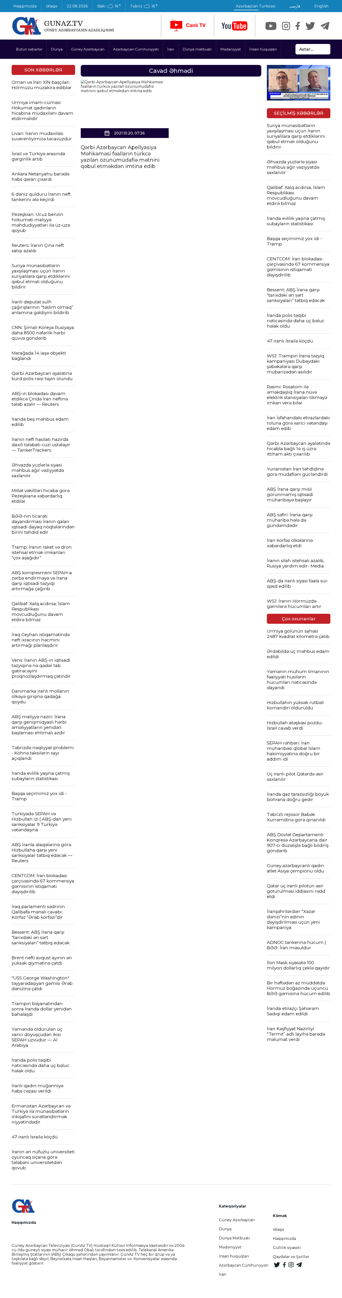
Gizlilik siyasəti (287, 1247)
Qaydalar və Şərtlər (291, 1256)
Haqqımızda (25, 6)
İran (170, 49)
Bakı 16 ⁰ (109, 6)
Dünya (57, 49)
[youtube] (234, 26)
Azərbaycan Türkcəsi (255, 6)
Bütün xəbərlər (29, 49)
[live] (187, 26)
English (321, 6)
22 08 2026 (77, 6)
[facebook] (298, 26)
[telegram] (325, 26)
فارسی (294, 6)
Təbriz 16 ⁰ (143, 6)
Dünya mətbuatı (197, 49)
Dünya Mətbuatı (234, 1238)
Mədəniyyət (230, 49)
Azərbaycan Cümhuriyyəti (136, 49)
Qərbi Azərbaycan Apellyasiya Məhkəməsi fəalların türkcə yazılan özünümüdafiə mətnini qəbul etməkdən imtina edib (120, 156)
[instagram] (286, 26)
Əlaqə (51, 6)
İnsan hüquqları (263, 49)
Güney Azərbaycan (87, 49)
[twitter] (310, 26)
